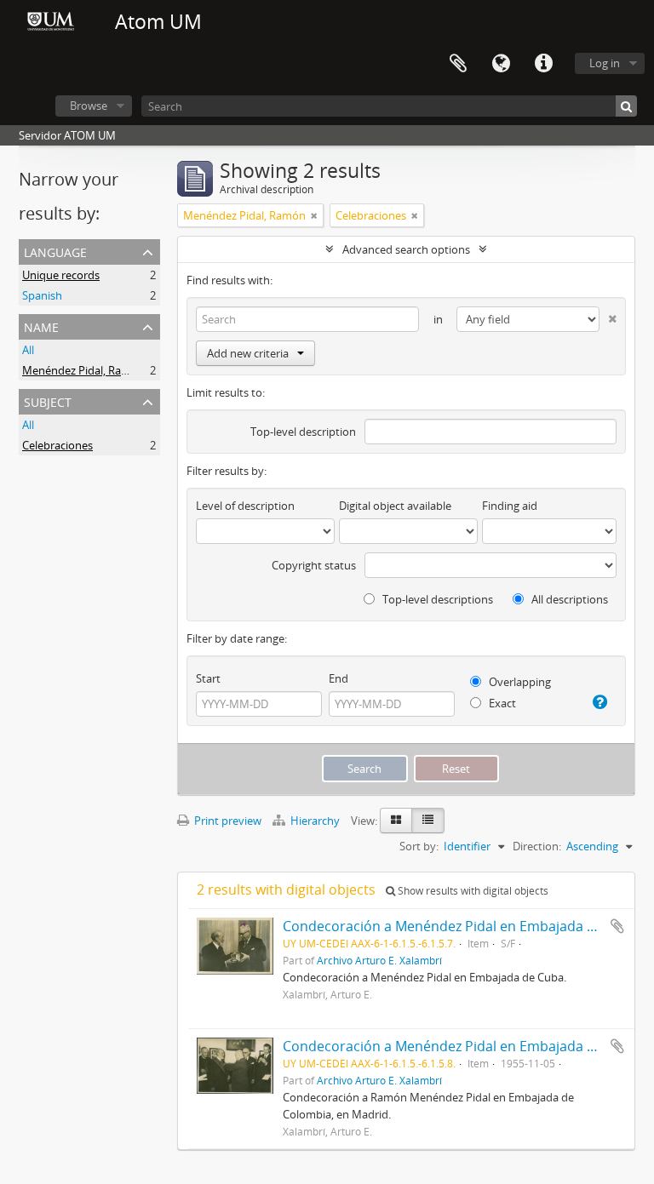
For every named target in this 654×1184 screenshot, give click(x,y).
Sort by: (419, 846)
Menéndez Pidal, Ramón (83, 370)
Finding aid (509, 505)
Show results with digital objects (471, 891)
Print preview (226, 820)
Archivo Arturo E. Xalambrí (379, 960)
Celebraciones (57, 445)
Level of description (245, 505)
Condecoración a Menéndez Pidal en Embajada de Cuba (461, 926)
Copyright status (314, 565)
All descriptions (568, 599)
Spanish (42, 295)
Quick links (543, 64)
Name (41, 325)
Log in (604, 63)
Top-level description (303, 431)
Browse (88, 105)
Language (500, 64)
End (338, 678)
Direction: (537, 846)
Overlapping (518, 681)
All (28, 349)
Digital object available (395, 505)
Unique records (61, 275)
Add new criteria (248, 353)
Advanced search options (406, 249)
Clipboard (458, 64)
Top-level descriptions (436, 599)
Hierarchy (315, 820)
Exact (501, 703)
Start (208, 678)
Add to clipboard (617, 926)
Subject (48, 400)
